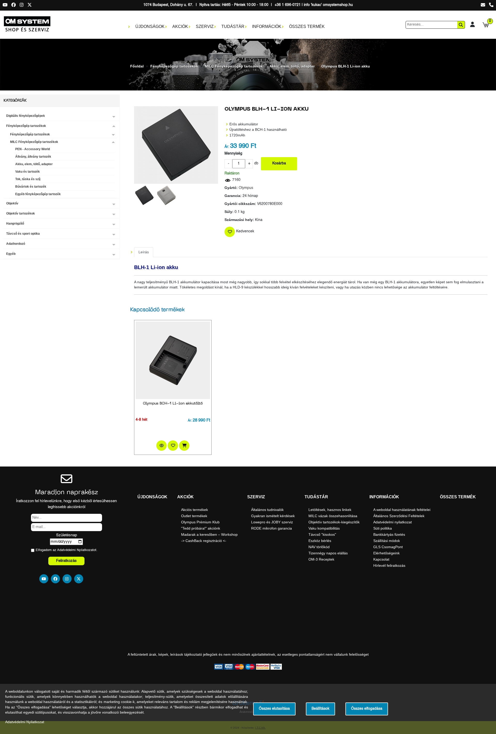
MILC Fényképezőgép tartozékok (234, 66)
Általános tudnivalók (267, 510)
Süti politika (382, 528)
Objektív (12, 203)
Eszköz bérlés (319, 541)
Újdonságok (150, 26)
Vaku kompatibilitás (324, 528)
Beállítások (320, 708)
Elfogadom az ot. (66, 550)
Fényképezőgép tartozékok (174, 66)
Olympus (246, 188)
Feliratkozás (66, 561)
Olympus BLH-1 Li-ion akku (345, 66)
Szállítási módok (386, 541)
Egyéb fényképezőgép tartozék (38, 194)
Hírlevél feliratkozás (389, 565)
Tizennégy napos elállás (328, 553)
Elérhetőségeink (386, 553)
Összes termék (307, 26)
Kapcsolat (381, 559)
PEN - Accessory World (32, 149)
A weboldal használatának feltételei (401, 510)
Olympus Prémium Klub (200, 522)
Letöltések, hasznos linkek (329, 510)
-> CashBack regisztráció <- (203, 541)
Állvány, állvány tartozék (33, 156)
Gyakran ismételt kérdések (273, 516)
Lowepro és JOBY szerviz (272, 522)
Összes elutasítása (274, 708)
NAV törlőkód (319, 547)
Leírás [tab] (143, 252)
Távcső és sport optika (23, 233)
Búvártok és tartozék (30, 186)
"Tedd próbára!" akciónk (200, 528)
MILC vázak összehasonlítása (332, 516)
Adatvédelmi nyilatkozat (392, 522)
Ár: (226, 147)
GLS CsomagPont (388, 547)
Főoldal (137, 66)
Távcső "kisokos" (322, 534)
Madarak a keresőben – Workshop (209, 534)
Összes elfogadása (366, 708)
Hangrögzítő (15, 223)
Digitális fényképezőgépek (25, 116)
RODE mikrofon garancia (271, 528)
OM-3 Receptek (321, 559)
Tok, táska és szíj (27, 179)
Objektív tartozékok (20, 213)
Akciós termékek (194, 510)
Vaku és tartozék (27, 171)
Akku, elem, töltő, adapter (292, 66)
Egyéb (11, 254)
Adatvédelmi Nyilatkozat (75, 550)
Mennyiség (233, 153)
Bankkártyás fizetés (389, 534)
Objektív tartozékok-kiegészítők (334, 522)
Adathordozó (15, 244)
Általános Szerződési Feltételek (398, 516)
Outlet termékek (194, 516)
